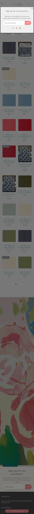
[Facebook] (12, 28)
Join (27, 23)
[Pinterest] (16, 28)
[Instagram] (20, 28)
